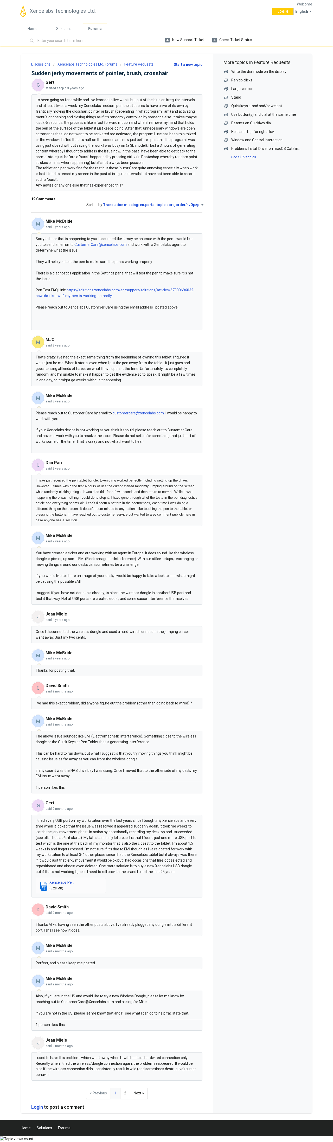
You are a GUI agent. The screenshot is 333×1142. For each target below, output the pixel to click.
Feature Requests (138, 64)
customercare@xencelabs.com (138, 413)
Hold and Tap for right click (252, 132)
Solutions (64, 29)
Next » (139, 1093)
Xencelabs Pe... (61, 882)
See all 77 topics (243, 157)
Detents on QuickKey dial (251, 123)
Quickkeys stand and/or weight (256, 106)
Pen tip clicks (241, 80)
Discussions (40, 64)
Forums (95, 29)
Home (32, 29)
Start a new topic (188, 64)
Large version (242, 89)
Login (37, 1107)
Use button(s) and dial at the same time (263, 114)
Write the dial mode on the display (258, 71)
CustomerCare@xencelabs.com (100, 244)
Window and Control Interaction (257, 140)
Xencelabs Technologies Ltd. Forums (87, 64)
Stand (236, 97)
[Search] (32, 41)
